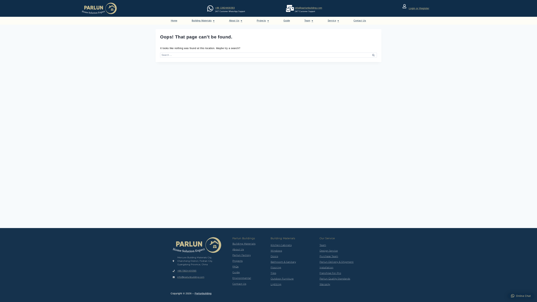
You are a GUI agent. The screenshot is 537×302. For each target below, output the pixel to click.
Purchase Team (329, 256)
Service (332, 20)
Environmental (241, 278)
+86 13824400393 (225, 8)
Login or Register (419, 8)
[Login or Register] (404, 6)
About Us (234, 20)
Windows (276, 250)
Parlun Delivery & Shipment (337, 262)
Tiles (273, 273)
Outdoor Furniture (282, 278)
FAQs (235, 266)
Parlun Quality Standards (335, 278)
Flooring (276, 267)
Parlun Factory (241, 255)
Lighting (276, 284)
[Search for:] (268, 55)
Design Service (329, 250)
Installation (326, 267)
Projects (261, 20)
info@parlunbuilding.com (308, 8)
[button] (521, 296)
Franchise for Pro (330, 273)
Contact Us (360, 20)
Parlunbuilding (203, 293)
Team (307, 20)
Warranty (325, 284)
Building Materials (202, 20)
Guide (286, 20)
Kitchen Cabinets (281, 245)
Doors (274, 256)
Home (174, 20)
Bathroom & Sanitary (283, 262)
